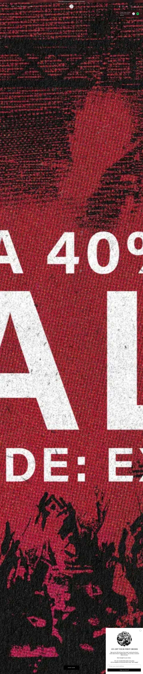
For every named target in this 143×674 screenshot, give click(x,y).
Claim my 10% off (124, 670)
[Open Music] (119, 6)
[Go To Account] (135, 6)
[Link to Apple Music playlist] (133, 13)
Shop (12, 6)
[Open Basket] (138, 6)
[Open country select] (127, 6)
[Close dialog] (140, 630)
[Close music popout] (141, 13)
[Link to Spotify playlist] (137, 13)
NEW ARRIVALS (21, 6)
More (31, 6)
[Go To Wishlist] (131, 6)
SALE (6, 6)
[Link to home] (71, 6)
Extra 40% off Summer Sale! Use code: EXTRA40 (71, 1)
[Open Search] (123, 6)
